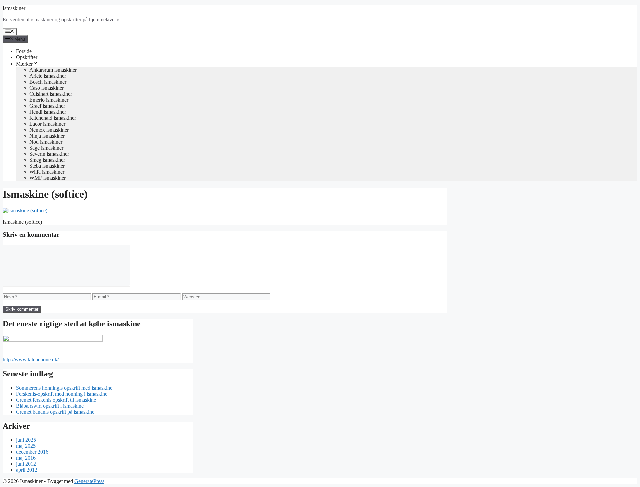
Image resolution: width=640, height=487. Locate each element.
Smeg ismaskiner (47, 160)
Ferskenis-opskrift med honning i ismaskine (61, 394)
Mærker (24, 64)
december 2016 (32, 452)
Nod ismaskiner (45, 142)
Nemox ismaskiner (49, 130)
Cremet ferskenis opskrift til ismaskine (56, 400)
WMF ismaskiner (47, 178)
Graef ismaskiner (47, 106)
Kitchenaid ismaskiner (52, 118)
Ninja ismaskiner (47, 136)
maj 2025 (26, 446)
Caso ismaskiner (46, 88)
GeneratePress (89, 481)
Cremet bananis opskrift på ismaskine (55, 412)
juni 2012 (26, 464)
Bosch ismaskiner (47, 82)
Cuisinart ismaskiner (50, 94)
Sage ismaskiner (46, 148)
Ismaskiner (14, 8)
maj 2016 (26, 458)
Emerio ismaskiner (48, 100)
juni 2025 (26, 440)
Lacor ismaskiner (47, 124)
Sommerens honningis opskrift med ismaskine (64, 388)
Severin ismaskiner (49, 154)
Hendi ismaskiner (47, 112)
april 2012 (26, 470)
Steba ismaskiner (47, 166)
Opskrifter (26, 57)
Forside (24, 51)
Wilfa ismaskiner (46, 172)
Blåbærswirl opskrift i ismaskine (50, 406)
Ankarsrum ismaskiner (53, 70)
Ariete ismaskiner (47, 76)
